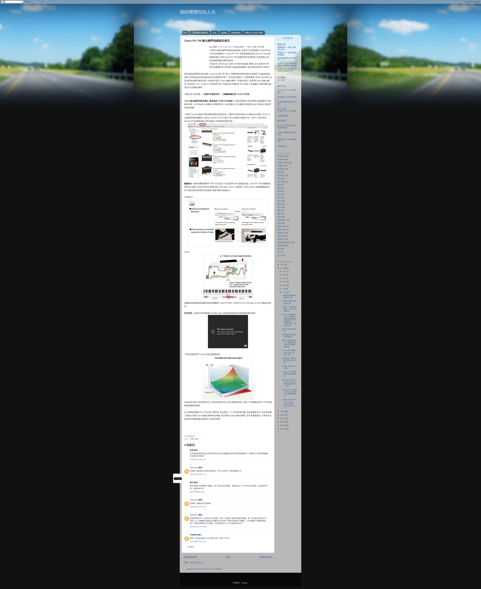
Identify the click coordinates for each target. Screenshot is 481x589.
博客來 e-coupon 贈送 (254, 33)
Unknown (194, 467)
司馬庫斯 (193, 535)
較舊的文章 (265, 557)
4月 (284, 282)
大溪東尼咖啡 (282, 116)
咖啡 (279, 172)
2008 (282, 425)
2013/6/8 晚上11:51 (197, 492)
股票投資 (280, 175)
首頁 (185, 33)
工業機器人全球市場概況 (287, 97)
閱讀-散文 (281, 239)
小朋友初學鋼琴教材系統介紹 (289, 296)
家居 (279, 185)
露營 (279, 249)
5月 (284, 278)
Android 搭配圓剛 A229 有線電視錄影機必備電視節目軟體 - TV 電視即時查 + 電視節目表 (289, 320)
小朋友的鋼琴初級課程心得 (289, 302)
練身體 (224, 33)
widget (179, 482)
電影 (279, 214)
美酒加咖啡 (236, 33)
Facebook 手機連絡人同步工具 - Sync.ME (289, 352)
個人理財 (280, 182)
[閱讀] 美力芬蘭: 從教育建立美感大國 (289, 360)
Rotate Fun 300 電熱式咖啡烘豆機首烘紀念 (286, 70)
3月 (284, 285)
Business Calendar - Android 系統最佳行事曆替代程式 (289, 393)
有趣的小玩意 (282, 163)
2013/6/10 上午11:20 (198, 507)
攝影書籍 (280, 246)
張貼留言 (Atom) (196, 563)
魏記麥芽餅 (281, 121)
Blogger (245, 583)
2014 (282, 265)
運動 (279, 210)
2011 (282, 415)
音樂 (192, 439)
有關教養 (280, 166)
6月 (284, 275)
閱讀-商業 (281, 236)
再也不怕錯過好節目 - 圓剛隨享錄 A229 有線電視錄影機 (289, 343)
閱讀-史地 (281, 230)
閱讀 (279, 223)
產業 (279, 204)
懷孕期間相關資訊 (284, 242)
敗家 (196, 439)
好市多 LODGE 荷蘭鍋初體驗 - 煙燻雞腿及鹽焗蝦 (287, 64)
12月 (284, 271)
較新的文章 (190, 557)
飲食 (279, 207)
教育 (279, 201)
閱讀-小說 (281, 226)
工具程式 (280, 156)
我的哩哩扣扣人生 (198, 12)
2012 (282, 411)
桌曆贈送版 (281, 146)
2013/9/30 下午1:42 (197, 542)
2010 (282, 418)
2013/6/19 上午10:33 (198, 527)
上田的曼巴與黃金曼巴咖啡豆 (289, 336)
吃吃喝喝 (280, 159)
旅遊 (279, 188)
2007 (282, 429)
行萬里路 (280, 169)
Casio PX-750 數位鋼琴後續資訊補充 (286, 126)
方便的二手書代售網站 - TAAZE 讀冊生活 (289, 309)
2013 (282, 268)
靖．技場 (280, 80)
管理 (279, 217)
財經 (279, 191)
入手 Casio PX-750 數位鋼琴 (231, 47)
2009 (282, 422)
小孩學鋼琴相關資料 (199, 33)
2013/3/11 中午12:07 (198, 459)
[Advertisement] (240, 23)
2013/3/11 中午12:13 (198, 474)
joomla (280, 255)
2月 (284, 289)
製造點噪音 (281, 220)
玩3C (215, 33)
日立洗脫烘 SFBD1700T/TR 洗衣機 (286, 110)
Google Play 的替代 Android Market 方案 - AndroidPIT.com (289, 402)
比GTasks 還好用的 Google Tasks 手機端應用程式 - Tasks (289, 383)
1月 (284, 292)
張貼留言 (190, 547)
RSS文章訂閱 (287, 38)
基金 (279, 195)
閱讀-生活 (281, 233)
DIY (278, 252)
